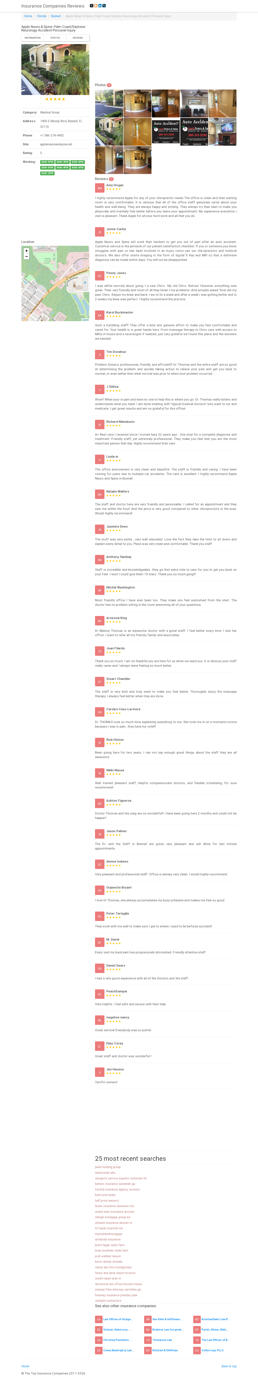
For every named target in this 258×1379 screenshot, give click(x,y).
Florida (41, 16)
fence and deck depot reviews (115, 1273)
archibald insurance (108, 1239)
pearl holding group (108, 1167)
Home (28, 16)
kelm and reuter (105, 1195)
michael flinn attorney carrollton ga (118, 1289)
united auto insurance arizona (114, 1212)
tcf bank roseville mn (109, 1228)
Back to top (229, 1366)
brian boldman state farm (111, 1250)
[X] (91, 5)
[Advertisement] (55, 208)
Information (33, 37)
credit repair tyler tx (108, 1278)
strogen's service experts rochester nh (121, 1178)
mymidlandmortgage (108, 1234)
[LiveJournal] (104, 5)
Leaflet (85, 319)
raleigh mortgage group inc (113, 1217)
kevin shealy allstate (108, 1261)
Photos (55, 37)
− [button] (26, 256)
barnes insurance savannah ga (115, 1184)
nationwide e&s (105, 1172)
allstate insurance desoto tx (113, 1223)
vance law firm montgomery (113, 1267)
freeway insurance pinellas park (116, 1295)
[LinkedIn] (100, 5)
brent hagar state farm (109, 1245)
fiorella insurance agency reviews (117, 1189)
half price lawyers (107, 1200)
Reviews (78, 37)
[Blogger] (95, 5)
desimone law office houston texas (118, 1284)
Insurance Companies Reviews (52, 6)
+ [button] (26, 250)
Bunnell (56, 16)
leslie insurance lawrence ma (114, 1206)
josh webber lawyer (108, 1256)
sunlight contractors (108, 1300)
